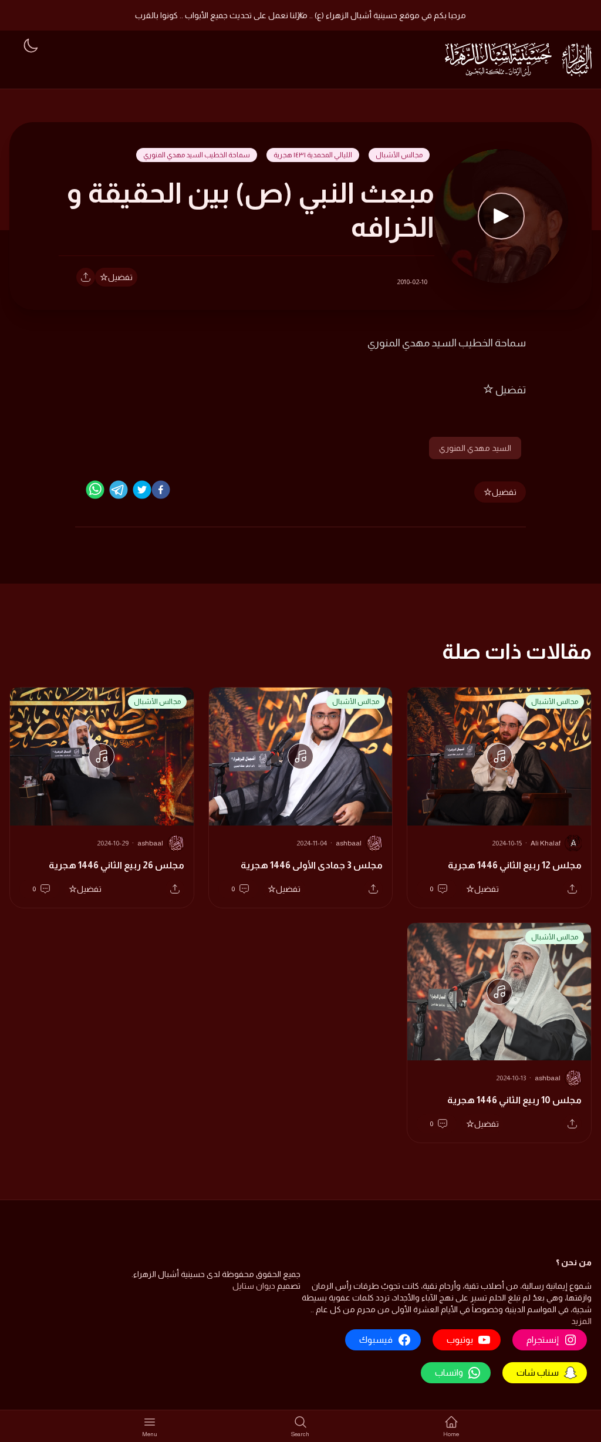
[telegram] (118, 489)
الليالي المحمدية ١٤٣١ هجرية (313, 155)
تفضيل (120, 277)
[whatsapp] (95, 489)
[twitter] (142, 489)
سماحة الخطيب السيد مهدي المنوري (196, 155)
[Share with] (85, 277)
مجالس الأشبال (399, 155)
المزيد (581, 1321)
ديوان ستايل (253, 1286)
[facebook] (160, 489)
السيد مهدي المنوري (475, 448)
